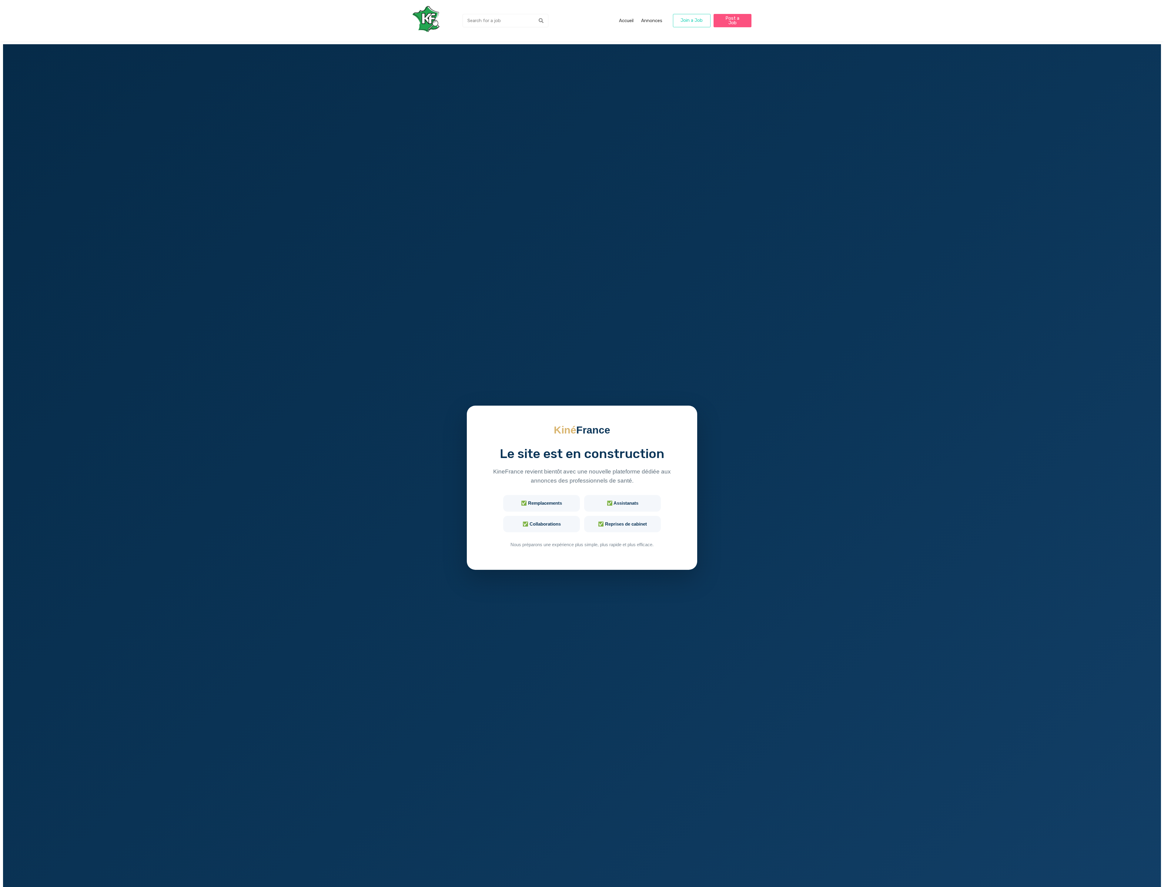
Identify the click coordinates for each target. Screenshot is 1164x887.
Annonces (651, 20)
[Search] (541, 20)
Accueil (626, 20)
